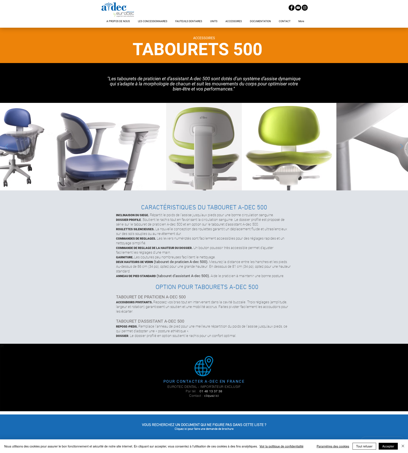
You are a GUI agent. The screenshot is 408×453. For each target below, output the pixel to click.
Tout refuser (364, 446)
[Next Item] (401, 147)
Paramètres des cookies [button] (333, 446)
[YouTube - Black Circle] (298, 8)
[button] (118, 21)
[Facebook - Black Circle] (292, 8)
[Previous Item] (6, 147)
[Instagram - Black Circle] (305, 8)
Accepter (388, 446)
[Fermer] (402, 446)
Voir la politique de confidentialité (281, 446)
